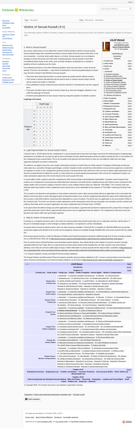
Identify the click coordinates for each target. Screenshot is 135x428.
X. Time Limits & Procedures (66, 356)
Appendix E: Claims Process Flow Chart (70, 364)
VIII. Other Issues (116, 278)
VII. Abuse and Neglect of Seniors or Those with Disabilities (77, 313)
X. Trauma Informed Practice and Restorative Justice (100, 316)
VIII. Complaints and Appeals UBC (111, 326)
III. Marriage (100, 297)
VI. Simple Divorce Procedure (67, 300)
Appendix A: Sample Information (112, 283)
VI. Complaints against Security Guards (70, 326)
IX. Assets (115, 300)
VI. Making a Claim (117, 351)
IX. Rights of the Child (98, 345)
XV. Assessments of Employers (92, 358)
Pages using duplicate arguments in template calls (52, 394)
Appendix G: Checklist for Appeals (68, 366)
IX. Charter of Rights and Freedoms (69, 281)
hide (129, 264)
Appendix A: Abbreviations (66, 361)
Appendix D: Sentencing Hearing (68, 289)
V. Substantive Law (63, 278)
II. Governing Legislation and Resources (81, 275)
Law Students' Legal (121, 45)
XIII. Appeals (122, 356)
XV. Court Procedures (89, 305)
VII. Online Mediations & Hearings (106, 342)
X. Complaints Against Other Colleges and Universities (98, 329)
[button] (32, 399)
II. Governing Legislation (111, 74)
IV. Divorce (109, 297)
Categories (28, 394)
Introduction (117, 56)
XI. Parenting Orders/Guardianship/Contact (92, 302)
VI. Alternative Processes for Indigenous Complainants (75, 342)
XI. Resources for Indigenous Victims (115, 92)
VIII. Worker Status (88, 353)
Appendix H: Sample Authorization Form (94, 366)
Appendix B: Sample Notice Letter (107, 334)
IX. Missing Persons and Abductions (115, 88)
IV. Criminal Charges (112, 275)
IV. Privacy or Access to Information (69, 324)
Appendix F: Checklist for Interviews (97, 364)
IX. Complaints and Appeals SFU (68, 329)
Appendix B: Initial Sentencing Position (70, 286)
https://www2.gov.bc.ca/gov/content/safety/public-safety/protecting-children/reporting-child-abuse (86, 239)
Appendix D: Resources (118, 361)
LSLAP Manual (117, 40)
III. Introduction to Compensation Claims (105, 348)
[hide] (130, 68)
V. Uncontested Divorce (122, 297)
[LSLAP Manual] (106, 46)
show (129, 267)
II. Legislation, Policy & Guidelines (79, 348)
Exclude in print (79, 394)
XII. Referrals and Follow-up (112, 95)
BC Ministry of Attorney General (81, 421)
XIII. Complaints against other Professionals (116, 332)
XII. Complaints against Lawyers (90, 332)
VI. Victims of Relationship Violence (115, 82)
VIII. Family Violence (104, 300)
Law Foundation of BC (44, 421)
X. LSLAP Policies (88, 281)
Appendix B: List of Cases (84, 361)
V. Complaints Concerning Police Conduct (96, 324)
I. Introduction (108, 71)
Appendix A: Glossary (93, 294)
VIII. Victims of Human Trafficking (114, 86)
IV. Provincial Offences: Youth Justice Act (70, 294)
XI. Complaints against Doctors (67, 332)
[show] (130, 61)
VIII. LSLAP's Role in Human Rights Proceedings (73, 345)
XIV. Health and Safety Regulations (69, 358)
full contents (124, 49)
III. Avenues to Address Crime (113, 76)
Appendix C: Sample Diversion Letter (96, 286)
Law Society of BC (61, 421)
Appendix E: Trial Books (88, 289)
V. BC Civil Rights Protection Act (90, 340)
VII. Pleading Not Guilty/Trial (99, 278)
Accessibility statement (70, 417)
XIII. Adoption (61, 305)
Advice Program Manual (121, 47)
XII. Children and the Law (116, 302)
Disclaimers (58, 417)
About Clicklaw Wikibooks (44, 417)
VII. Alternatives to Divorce (87, 300)
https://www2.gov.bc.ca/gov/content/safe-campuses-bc (103, 260)
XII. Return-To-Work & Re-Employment (104, 356)
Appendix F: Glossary (104, 289)
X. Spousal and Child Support (67, 302)
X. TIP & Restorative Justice (113, 90)
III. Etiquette (100, 275)
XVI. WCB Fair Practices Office (114, 358)
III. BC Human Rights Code (105, 337)
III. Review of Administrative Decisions (108, 321)
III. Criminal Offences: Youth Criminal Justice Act (112, 291)
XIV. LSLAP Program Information (68, 334)
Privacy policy (29, 417)
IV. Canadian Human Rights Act (67, 340)
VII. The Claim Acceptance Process (69, 353)
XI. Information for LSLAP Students (107, 281)
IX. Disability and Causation (105, 353)
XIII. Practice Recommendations (89, 283)
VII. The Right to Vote (92, 326)
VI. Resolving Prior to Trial (80, 278)
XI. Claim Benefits (83, 356)
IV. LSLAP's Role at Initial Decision (68, 351)
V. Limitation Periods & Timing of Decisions (96, 351)
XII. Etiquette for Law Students (67, 283)
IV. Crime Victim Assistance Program (115, 78)
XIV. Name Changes (74, 305)
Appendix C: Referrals (101, 361)
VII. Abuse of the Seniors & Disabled (115, 84)
